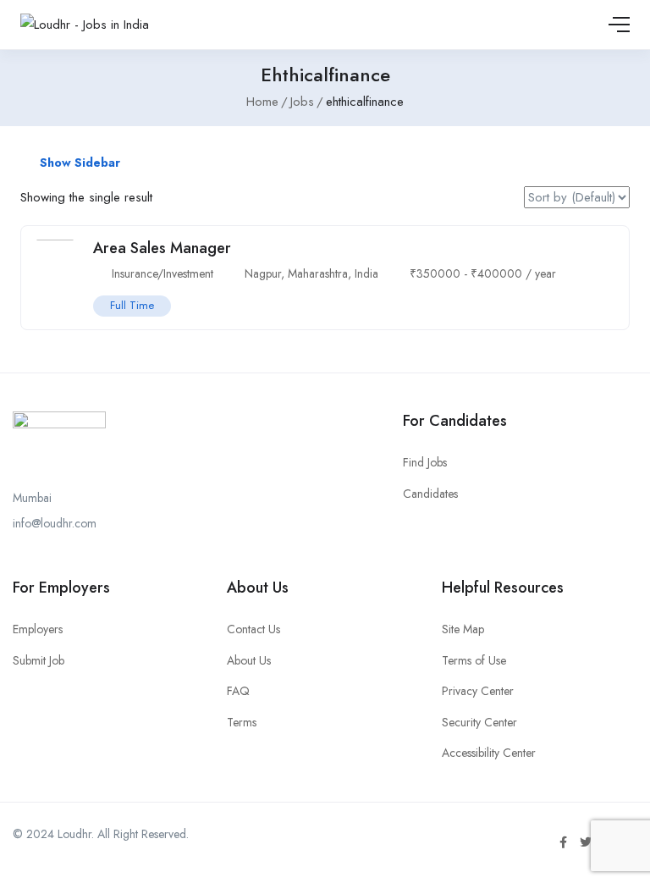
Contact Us (253, 629)
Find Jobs (425, 462)
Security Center (479, 722)
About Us (249, 660)
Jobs (302, 101)
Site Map (463, 629)
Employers (38, 629)
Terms (241, 722)
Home (262, 101)
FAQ (238, 690)
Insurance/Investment (162, 273)
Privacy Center (478, 690)
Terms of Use (474, 660)
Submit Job (38, 660)
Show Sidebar (78, 162)
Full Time (132, 305)
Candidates (430, 493)
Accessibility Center (489, 752)
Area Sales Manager (162, 248)
